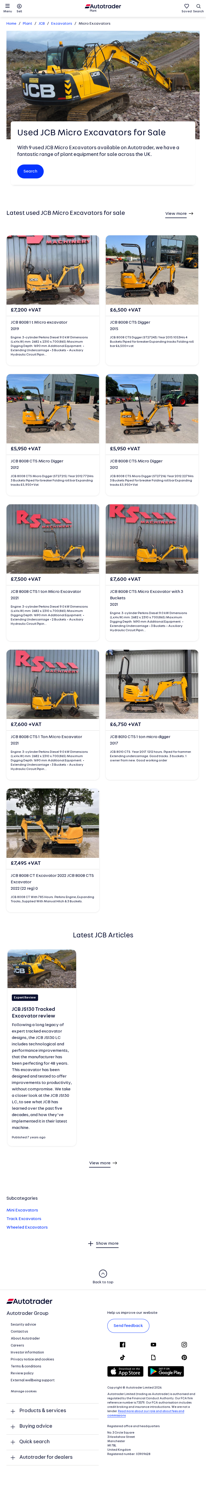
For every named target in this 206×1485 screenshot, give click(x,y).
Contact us (19, 1331)
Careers (17, 1345)
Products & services (42, 1410)
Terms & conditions (26, 1366)
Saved (187, 11)
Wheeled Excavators (27, 1227)
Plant (27, 24)
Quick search (34, 1442)
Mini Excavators (22, 1210)
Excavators (61, 24)
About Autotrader (25, 1338)
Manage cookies (24, 1391)
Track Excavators (23, 1219)
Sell (19, 11)
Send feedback (128, 1326)
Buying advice (35, 1426)
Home (11, 24)
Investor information (27, 1352)
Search (198, 11)
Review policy (22, 1373)
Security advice (23, 1324)
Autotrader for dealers (46, 1457)
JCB (42, 24)
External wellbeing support (32, 1380)
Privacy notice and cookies (32, 1359)
